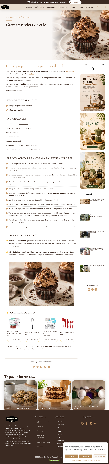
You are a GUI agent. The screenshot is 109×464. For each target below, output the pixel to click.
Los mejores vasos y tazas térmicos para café (96, 249)
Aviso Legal (97, 460)
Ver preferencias (100, 456)
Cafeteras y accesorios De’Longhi (97, 232)
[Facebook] (92, 289)
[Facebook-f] (86, 423)
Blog (81, 7)
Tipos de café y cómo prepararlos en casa (97, 200)
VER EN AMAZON (14, 339)
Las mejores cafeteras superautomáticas (97, 266)
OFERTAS (89, 7)
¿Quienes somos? (43, 422)
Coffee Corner (40, 7)
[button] (97, 7)
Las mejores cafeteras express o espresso (97, 215)
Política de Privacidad (87, 460)
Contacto (40, 426)
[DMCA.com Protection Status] (54, 461)
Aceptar (71, 456)
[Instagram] (89, 289)
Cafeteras (50, 7)
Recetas (29, 7)
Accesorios (63, 7)
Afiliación (40, 447)
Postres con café (14, 17)
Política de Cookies (76, 460)
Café (73, 7)
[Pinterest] (96, 289)
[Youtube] (95, 423)
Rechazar (86, 456)
